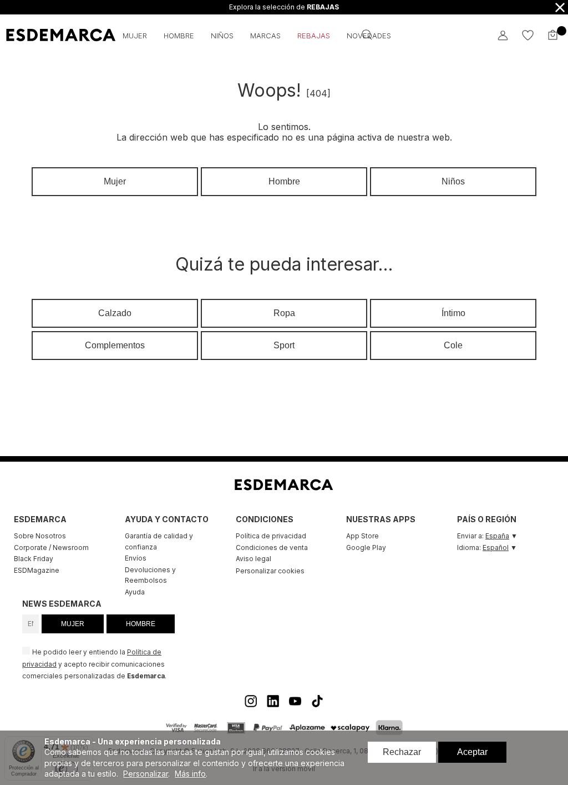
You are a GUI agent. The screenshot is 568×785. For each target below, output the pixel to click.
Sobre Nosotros (40, 536)
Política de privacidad (271, 536)
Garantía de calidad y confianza (159, 541)
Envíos (135, 558)
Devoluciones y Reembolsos (150, 575)
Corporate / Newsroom (51, 547)
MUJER (72, 624)
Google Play (366, 547)
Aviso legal (253, 558)
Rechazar (402, 752)
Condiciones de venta (272, 547)
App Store (362, 536)
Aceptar (472, 752)
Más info (190, 773)
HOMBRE (140, 624)
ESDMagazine (36, 570)
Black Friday (33, 558)
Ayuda (135, 592)
